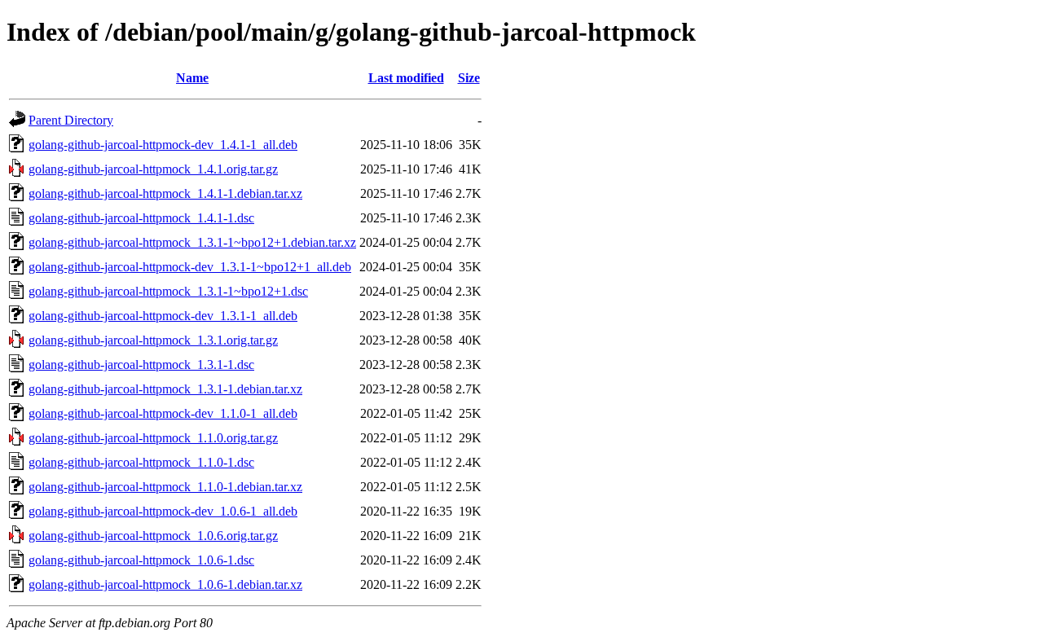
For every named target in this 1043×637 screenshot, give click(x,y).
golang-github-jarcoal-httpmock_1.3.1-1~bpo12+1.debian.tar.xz (192, 242)
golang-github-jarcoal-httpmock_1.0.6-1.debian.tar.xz (165, 584)
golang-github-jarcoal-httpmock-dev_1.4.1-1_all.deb (163, 145)
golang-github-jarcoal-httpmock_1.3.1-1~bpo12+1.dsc (168, 291)
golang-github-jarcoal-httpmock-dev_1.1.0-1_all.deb (163, 413)
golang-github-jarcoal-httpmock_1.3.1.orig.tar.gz (153, 340)
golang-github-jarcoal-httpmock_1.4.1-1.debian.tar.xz (165, 193)
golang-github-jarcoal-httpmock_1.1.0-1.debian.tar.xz (165, 487)
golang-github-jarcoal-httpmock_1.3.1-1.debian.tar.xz (165, 389)
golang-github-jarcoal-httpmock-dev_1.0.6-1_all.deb (163, 511)
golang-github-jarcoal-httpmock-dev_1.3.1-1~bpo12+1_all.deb (190, 267)
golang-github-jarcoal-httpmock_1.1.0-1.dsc (141, 462)
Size (469, 78)
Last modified (406, 78)
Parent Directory (71, 120)
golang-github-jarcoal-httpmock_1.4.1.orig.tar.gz (153, 169)
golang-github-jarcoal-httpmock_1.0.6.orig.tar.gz (153, 536)
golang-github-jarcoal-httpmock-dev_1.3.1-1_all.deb (163, 316)
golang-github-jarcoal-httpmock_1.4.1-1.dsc (141, 218)
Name (192, 78)
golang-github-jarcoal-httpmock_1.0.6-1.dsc (141, 560)
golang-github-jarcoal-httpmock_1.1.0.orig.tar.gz (153, 438)
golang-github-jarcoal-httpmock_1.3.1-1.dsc (141, 364)
